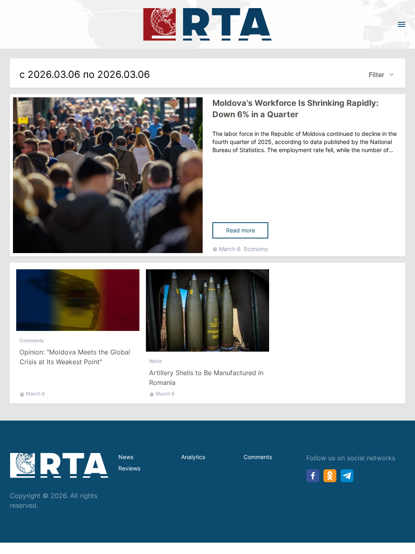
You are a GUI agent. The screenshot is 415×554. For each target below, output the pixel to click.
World (155, 361)
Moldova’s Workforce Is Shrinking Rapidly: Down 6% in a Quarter (295, 108)
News (125, 456)
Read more (240, 230)
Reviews (129, 468)
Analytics (193, 456)
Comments (31, 340)
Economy (256, 248)
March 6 (230, 248)
